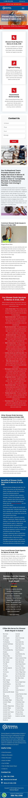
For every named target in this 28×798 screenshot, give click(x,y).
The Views (5, 666)
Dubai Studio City (19, 642)
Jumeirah (17, 634)
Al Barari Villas (6, 656)
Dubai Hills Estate (19, 662)
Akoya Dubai (6, 648)
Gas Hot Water (5, 763)
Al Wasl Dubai (18, 696)
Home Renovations (6, 752)
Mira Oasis (5, 634)
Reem (4, 678)
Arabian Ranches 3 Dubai (19, 687)
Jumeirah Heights (7, 716)
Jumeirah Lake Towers (8, 712)
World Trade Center (7, 658)
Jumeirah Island (7, 714)
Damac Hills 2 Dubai (20, 668)
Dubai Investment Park (20, 658)
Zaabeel (5, 636)
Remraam (5, 676)
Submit (14, 141)
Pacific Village (6, 682)
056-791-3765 (17, 796)
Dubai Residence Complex (19, 651)
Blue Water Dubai (19, 678)
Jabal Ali (17, 636)
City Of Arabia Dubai (20, 674)
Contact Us (4, 768)
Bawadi (17, 680)
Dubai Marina (18, 656)
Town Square (6, 662)
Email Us (23, 1)
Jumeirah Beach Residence (7, 719)
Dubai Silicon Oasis (20, 648)
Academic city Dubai (20, 716)
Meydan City (6, 696)
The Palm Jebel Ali (7, 668)
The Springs (6, 640)
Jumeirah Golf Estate (8, 644)
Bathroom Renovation (7, 755)
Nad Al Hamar (6, 686)
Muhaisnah (5, 646)
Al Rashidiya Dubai (19, 702)
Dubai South (18, 646)
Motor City (5, 690)
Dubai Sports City (19, 644)
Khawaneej (5, 654)
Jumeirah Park (6, 710)
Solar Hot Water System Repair (9, 766)
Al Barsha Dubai (19, 714)
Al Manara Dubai (19, 704)
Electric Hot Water (6, 760)
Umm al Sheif (6, 660)
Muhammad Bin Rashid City (8, 693)
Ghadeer (5, 652)
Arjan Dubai (18, 684)
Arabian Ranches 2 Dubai (19, 691)
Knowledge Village (7, 700)
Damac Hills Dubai (19, 670)
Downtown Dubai (19, 666)
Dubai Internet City (19, 660)
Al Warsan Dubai (19, 698)
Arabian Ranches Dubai (21, 694)
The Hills (5, 670)
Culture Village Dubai (20, 672)
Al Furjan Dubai (19, 712)
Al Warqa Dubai (19, 700)
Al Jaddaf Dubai (19, 708)
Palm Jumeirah (6, 680)
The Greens (6, 672)
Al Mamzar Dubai (19, 706)
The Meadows (6, 642)
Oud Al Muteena (7, 684)
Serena (4, 674)
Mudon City (5, 688)
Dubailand (17, 640)
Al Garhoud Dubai (19, 710)
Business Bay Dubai (20, 676)
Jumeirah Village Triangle (7, 703)
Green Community (19, 638)
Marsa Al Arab (6, 26)
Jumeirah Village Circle (8, 706)
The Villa (5, 664)
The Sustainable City (8, 650)
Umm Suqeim (6, 638)
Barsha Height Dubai (20, 682)
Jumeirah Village (7, 708)
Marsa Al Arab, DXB (10, 783)
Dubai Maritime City (20, 654)
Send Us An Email (10, 780)
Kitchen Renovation (6, 757)
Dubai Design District (20, 664)
